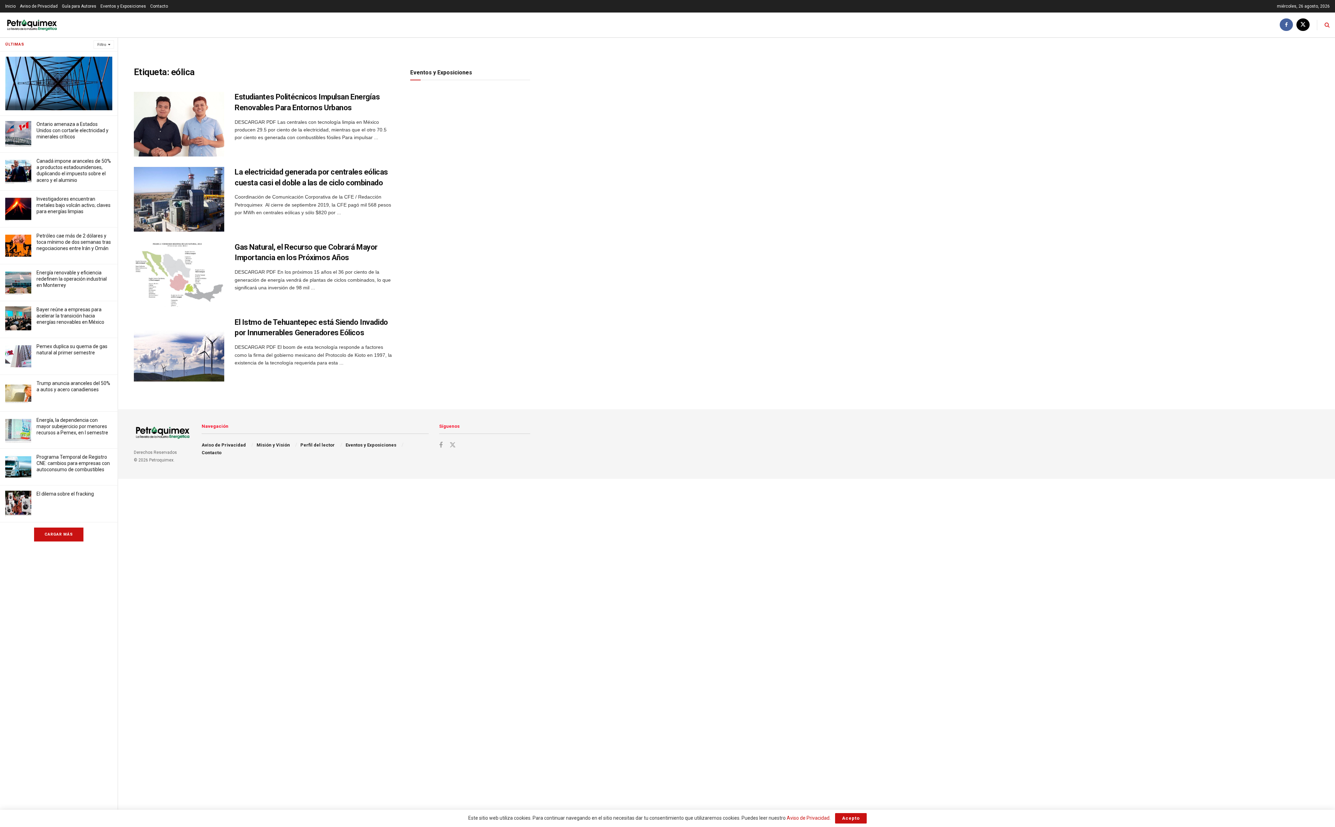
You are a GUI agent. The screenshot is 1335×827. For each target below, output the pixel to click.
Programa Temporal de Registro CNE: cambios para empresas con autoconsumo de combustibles (73, 463)
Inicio (10, 6)
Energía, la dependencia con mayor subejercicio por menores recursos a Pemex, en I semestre (72, 426)
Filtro (101, 44)
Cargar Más (58, 534)
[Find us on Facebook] (1286, 25)
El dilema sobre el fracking (65, 494)
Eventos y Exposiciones (123, 6)
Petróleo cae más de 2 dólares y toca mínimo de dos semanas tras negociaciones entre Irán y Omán (74, 242)
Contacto (159, 6)
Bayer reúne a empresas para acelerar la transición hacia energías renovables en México (70, 316)
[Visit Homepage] (31, 24)
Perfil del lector (317, 445)
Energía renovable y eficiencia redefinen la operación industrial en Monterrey (72, 279)
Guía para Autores (79, 6)
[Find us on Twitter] (1303, 25)
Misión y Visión (273, 445)
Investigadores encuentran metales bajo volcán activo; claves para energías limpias (74, 205)
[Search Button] (1327, 25)
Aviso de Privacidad (39, 6)
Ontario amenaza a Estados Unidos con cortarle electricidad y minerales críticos (72, 130)
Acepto (851, 818)
